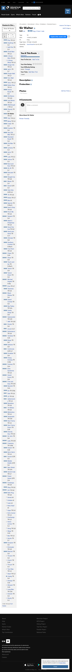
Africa (37, 24)
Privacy (45, 669)
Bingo (9, 340)
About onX (5, 654)
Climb (3, 2)
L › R (4, 35)
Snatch (10, 448)
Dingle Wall (11, 73)
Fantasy (10, 364)
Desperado (11, 416)
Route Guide (5, 14)
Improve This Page (64, 25)
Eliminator (11, 547)
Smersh (10, 594)
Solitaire (10, 344)
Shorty (10, 598)
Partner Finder (6, 627)
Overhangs (11, 517)
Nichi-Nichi (11, 452)
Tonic (9, 82)
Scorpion (10, 542)
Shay (9, 487)
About (4, 618)
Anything (10, 43)
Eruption (10, 128)
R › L (9, 35)
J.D (8, 396)
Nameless (11, 403)
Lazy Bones (11, 100)
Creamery (11, 443)
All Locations (22, 24)
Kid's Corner (11, 513)
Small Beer (11, 51)
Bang (9, 121)
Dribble (10, 500)
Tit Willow (11, 408)
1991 (9, 321)
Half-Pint (10, 47)
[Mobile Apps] (39, 14)
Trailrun (21, 2)
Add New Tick (33, 72)
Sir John (10, 436)
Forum (34, 14)
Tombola (10, 336)
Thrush (10, 564)
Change (27, 69)
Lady (9, 441)
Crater (9, 123)
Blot (9, 200)
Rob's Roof (11, 505)
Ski (28, 2)
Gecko (10, 538)
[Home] (11, 8)
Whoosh (10, 585)
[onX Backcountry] (37, 2)
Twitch (10, 268)
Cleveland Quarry (51, 24)
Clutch (10, 560)
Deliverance (11, 331)
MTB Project (40, 621)
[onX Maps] (6, 642)
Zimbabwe (43, 24)
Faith (9, 503)
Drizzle (10, 324)
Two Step (11, 569)
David (9, 186)
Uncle (9, 329)
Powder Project (41, 629)
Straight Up (11, 177)
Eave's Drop (11, 207)
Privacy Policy (62, 662)
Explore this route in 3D (58, 36)
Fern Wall (11, 78)
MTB (9, 2)
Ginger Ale (11, 65)
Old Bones (11, 96)
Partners (28, 14)
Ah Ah (9, 168)
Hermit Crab (11, 472)
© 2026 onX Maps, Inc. (31, 669)
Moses (10, 181)
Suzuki (10, 456)
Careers (4, 657)
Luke (9, 157)
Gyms (13, 14)
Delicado (10, 172)
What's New (20, 14)
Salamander (11, 317)
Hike (14, 2)
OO (9, 490)
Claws (9, 253)
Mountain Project (42, 618)
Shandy (10, 109)
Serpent (10, 216)
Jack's (9, 69)
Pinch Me (11, 212)
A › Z (13, 35)
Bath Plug (11, 493)
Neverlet (10, 386)
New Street (11, 467)
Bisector (10, 551)
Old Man (10, 143)
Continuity (11, 349)
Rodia (9, 197)
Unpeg (10, 576)
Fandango (11, 482)
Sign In (67, 11)
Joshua (10, 159)
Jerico (9, 152)
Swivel (10, 497)
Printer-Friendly (24, 118)
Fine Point (11, 249)
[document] (55, 664)
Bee (9, 536)
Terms (39, 669)
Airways (10, 580)
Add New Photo (65, 91)
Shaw (9, 257)
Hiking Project (41, 624)
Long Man (11, 589)
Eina (9, 286)
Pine (9, 40)
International (30, 24)
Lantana (10, 148)
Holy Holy (11, 190)
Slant (9, 574)
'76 (8, 195)
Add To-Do (35, 59)
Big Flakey (11, 306)
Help (3, 621)
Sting (9, 528)
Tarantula (11, 288)
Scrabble (10, 353)
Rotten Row (11, 85)
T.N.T (9, 118)
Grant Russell (30, 44)
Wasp (9, 531)
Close (55, 666)
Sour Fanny (11, 421)
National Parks (41, 632)
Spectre (10, 203)
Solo (9, 393)
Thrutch (10, 556)
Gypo (9, 510)
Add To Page (66, 28)
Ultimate (10, 238)
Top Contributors (7, 632)
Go (8, 390)
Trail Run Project (42, 627)
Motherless (11, 412)
